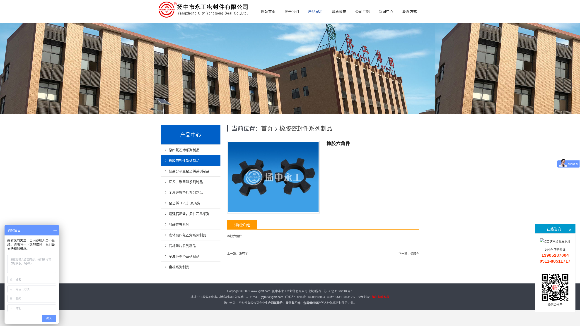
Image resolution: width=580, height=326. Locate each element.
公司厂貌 (362, 11)
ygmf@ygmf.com (272, 297)
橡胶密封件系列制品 (305, 128)
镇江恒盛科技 (381, 297)
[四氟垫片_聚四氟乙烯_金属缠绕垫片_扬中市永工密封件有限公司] (203, 9)
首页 (267, 128)
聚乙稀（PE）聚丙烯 (185, 203)
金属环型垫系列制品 (184, 256)
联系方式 (409, 11)
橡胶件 (414, 253)
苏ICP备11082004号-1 (338, 291)
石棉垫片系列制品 (182, 245)
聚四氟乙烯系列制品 (184, 149)
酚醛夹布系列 (179, 224)
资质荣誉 (339, 11)
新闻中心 (386, 11)
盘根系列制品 (179, 266)
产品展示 (315, 11)
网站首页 (268, 11)
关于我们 (292, 11)
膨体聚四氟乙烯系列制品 (187, 235)
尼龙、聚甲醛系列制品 (186, 181)
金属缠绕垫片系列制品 (186, 192)
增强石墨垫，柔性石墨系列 (189, 213)
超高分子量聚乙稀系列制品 (189, 171)
